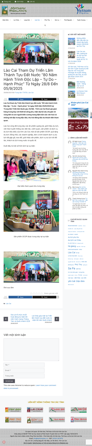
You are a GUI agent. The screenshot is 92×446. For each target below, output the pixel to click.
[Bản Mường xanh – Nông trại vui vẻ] (71, 85)
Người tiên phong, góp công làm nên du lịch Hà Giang (80, 159)
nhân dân (84, 261)
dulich (76, 234)
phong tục (71, 264)
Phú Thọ (47, 20)
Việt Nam (70, 278)
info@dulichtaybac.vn (40, 438)
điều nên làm (71, 284)
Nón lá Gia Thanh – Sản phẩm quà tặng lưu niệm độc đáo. (79, 188)
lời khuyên (76, 259)
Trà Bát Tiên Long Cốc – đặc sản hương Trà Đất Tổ (80, 200)
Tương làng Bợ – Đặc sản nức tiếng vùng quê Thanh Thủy (79, 143)
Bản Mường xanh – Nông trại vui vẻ (81, 84)
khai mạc (83, 246)
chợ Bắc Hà (70, 228)
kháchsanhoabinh (73, 249)
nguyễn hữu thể (71, 261)
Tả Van (80, 275)
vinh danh (85, 275)
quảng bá (85, 264)
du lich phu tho (73, 237)
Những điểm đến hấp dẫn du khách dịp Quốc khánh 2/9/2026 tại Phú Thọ (82, 42)
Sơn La (57, 20)
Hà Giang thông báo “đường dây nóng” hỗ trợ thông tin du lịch (80, 173)
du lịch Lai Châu (74, 240)
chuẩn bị (80, 225)
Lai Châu (16, 20)
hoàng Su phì (80, 243)
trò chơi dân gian (73, 272)
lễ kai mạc (80, 256)
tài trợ (76, 275)
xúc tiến (83, 278)
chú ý (84, 225)
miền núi (81, 259)
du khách (70, 234)
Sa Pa (71, 268)
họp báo (78, 246)
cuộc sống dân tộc (78, 228)
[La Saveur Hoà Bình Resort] (71, 94)
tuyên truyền (71, 275)
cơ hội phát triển (80, 231)
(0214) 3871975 (58, 438)
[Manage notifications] (4, 442)
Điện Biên (6, 20)
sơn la (78, 269)
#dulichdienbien (72, 225)
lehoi (80, 249)
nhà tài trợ (78, 261)
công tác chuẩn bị (72, 231)
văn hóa (77, 278)
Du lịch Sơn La (72, 243)
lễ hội (77, 252)
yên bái (71, 281)
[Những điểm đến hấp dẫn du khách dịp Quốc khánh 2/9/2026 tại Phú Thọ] (71, 41)
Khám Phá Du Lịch (78, 122)
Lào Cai (37, 20)
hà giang (72, 246)
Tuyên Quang (81, 20)
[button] (45, 25)
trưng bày (81, 272)
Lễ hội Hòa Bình (72, 256)
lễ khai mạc (70, 259)
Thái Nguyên (68, 20)
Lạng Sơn (27, 20)
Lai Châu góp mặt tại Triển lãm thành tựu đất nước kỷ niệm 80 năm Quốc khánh (42, 318)
